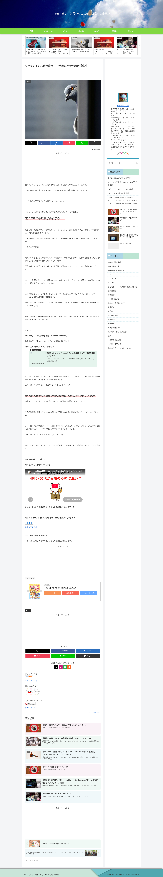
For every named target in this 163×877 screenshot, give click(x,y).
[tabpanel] (36, 45)
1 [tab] (77, 58)
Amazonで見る (53, 593)
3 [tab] (83, 58)
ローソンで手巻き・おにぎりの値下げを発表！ (122, 183)
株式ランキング (30, 708)
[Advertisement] (63, 73)
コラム (29, 610)
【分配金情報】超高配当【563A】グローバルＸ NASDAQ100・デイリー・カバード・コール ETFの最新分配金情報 (122, 201)
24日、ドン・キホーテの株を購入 (120, 189)
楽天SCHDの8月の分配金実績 (119, 178)
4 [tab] (86, 58)
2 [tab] (80, 58)
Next (139, 46)
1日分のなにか (123, 106)
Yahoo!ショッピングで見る (88, 593)
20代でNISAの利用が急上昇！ (119, 193)
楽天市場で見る (70, 593)
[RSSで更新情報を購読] (69, 667)
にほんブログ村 (31, 527)
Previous (24, 46)
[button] (94, 143)
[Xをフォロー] (56, 667)
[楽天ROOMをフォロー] (61, 667)
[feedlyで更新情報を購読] (65, 667)
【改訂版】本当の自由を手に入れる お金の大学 (60, 588)
